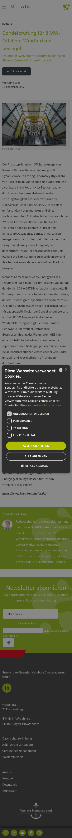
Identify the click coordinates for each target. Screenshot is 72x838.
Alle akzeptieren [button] (36, 446)
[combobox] (61, 370)
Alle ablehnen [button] (36, 456)
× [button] (66, 369)
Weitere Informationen (48, 405)
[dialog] (36, 419)
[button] (36, 465)
